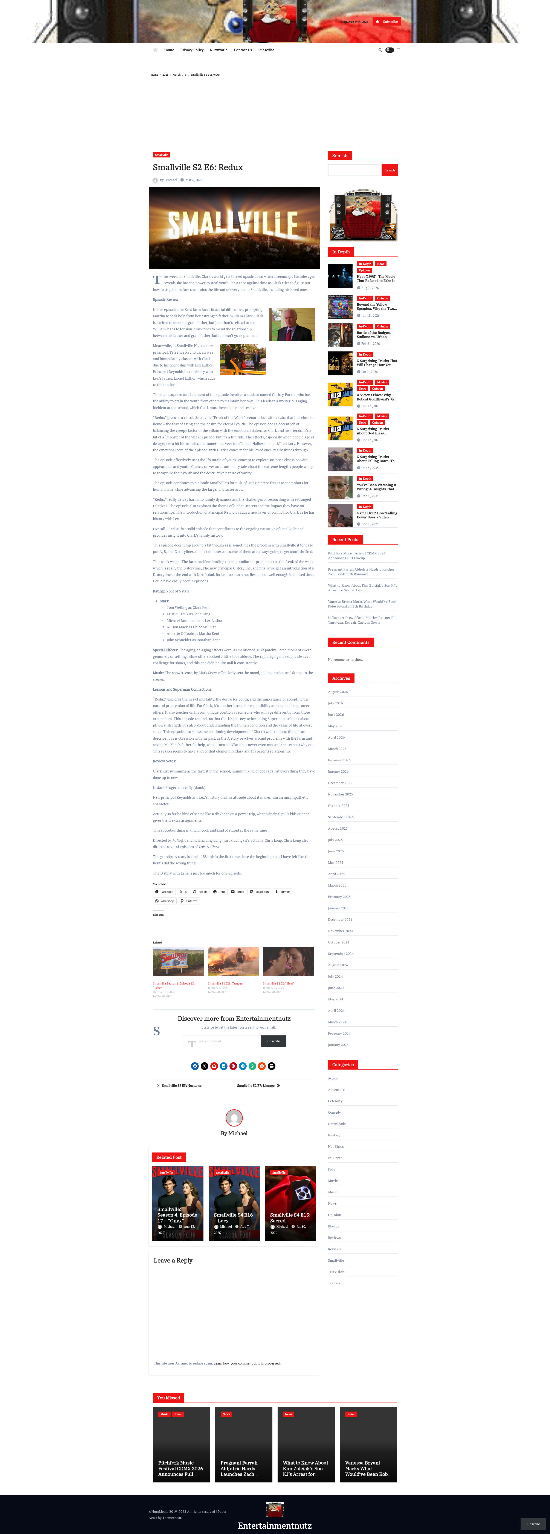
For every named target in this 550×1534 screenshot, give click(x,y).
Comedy (334, 1112)
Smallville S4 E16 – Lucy (233, 1217)
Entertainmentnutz (275, 1525)
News (380, 264)
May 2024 (336, 999)
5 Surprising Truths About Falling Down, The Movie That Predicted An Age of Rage (377, 463)
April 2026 (336, 737)
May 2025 (336, 862)
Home (169, 49)
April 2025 (336, 874)
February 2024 (339, 1033)
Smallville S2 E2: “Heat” (279, 983)
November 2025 (340, 794)
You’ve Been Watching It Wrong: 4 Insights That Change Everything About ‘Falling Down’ (376, 491)
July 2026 (335, 703)
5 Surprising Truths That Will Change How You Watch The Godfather (377, 365)
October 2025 (338, 805)
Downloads (337, 1123)
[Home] (155, 50)
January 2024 (338, 1044)
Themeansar (171, 1517)
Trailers (334, 1283)
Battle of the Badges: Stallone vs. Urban (374, 334)
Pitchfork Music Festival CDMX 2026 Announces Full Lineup (357, 555)
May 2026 (336, 725)
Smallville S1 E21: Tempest (225, 983)
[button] (398, 50)
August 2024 (338, 965)
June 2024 (336, 987)
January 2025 (338, 908)
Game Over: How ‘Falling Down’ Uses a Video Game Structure (377, 517)
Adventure (336, 1089)
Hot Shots (336, 1146)
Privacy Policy (191, 49)
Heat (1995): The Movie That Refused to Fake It (376, 278)
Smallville (161, 155)
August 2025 (338, 828)
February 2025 (339, 896)
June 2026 (336, 714)
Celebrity (335, 1101)
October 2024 (338, 942)
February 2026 (339, 760)
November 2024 (340, 930)
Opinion (364, 270)
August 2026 (338, 691)
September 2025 (341, 817)
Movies (382, 382)
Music (332, 1192)
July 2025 (335, 839)
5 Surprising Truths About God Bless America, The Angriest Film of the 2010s (375, 435)
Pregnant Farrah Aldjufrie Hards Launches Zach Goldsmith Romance (361, 571)
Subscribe (266, 49)
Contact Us (243, 49)
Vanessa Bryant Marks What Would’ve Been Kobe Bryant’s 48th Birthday (362, 604)
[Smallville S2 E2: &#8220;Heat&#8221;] (288, 961)
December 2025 (340, 782)
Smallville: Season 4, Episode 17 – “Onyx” (177, 1215)
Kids (331, 1169)
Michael (171, 180)
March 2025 (337, 885)
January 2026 (338, 771)
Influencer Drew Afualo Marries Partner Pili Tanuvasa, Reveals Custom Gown (362, 620)
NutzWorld (219, 49)
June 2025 (336, 851)
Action (333, 1078)
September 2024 (341, 953)
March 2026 (337, 748)
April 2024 (336, 1010)
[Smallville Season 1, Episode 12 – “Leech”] (178, 961)
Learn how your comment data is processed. (247, 1363)
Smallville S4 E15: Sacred (290, 1217)
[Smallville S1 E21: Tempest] (233, 961)
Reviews (334, 1237)
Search (340, 155)
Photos (333, 1226)
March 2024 (337, 1022)
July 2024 (335, 976)
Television (336, 1271)
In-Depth (365, 264)
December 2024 (340, 919)
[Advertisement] (275, 109)
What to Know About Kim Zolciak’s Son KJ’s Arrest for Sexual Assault (362, 587)
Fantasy (334, 1135)
